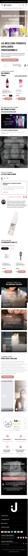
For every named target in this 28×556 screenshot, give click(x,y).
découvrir (7, 304)
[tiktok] (22, 538)
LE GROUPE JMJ (5, 520)
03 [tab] (7, 178)
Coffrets (12, 248)
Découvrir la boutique (9, 59)
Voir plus (5, 192)
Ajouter (8, 98)
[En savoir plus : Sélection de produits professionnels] (26, 450)
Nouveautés (4, 248)
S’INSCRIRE (14, 478)
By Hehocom (22, 550)
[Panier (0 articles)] (23, 5)
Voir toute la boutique (7, 245)
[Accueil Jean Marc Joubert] (7, 5)
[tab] (2, 38)
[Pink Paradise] (21, 83)
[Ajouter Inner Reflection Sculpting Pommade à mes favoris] (3, 271)
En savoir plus (7, 376)
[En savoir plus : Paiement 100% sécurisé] (26, 439)
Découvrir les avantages (22, 1)
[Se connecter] (20, 5)
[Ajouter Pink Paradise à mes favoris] (16, 98)
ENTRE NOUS (4, 524)
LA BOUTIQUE (4, 516)
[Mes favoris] (26, 5)
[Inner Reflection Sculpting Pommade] (7, 256)
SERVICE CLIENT (5, 527)
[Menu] (2, 5)
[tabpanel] (14, 194)
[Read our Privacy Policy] (25, 488)
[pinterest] (25, 538)
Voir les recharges (12, 26)
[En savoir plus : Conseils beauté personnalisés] (12, 450)
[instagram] (20, 538)
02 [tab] (5, 178)
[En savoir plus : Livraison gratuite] (11, 439)
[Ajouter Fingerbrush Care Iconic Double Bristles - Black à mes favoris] (16, 271)
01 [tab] (2, 178)
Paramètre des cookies (13, 552)
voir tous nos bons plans (8, 111)
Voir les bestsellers (21, 75)
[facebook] (17, 538)
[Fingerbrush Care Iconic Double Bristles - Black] (21, 256)
